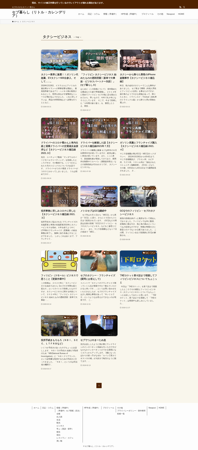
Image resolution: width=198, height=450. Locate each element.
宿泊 (58, 435)
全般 (58, 414)
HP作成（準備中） (92, 408)
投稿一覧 (121, 414)
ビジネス (60, 426)
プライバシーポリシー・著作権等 (131, 411)
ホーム (36, 408)
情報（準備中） (63, 408)
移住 (58, 432)
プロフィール (108, 408)
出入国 (59, 417)
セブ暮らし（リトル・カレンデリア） (39, 13)
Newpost (152, 408)
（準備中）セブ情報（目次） (69, 411)
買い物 (59, 441)
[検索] (184, 7)
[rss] (180, 7)
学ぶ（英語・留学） (65, 429)
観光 (58, 423)
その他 (120, 408)
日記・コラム (47, 408)
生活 (58, 420)
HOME (161, 408)
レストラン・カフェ (65, 438)
